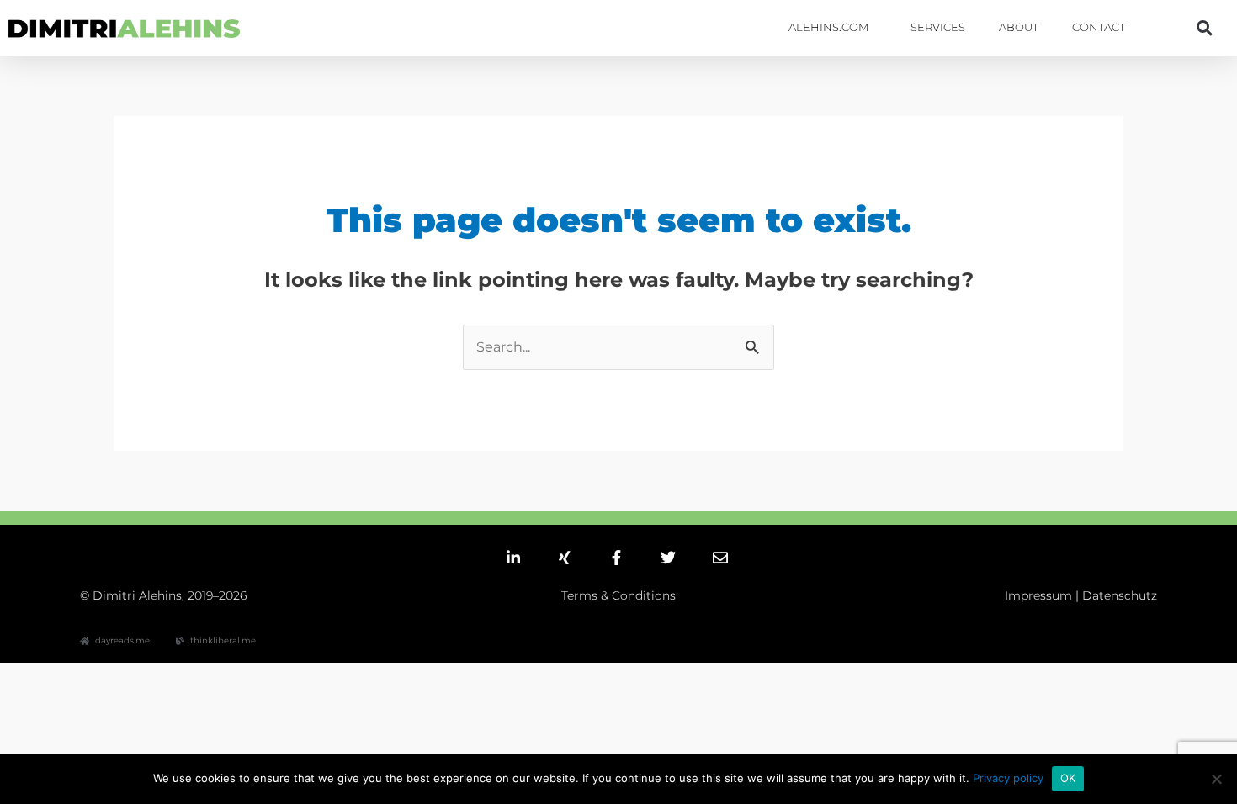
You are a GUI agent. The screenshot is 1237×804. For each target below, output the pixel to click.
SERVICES (937, 27)
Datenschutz (1119, 595)
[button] (1204, 27)
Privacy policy (1008, 778)
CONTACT (1098, 27)
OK (1068, 778)
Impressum (1038, 595)
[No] (1216, 778)
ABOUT (1018, 27)
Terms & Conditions (618, 595)
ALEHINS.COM (828, 27)
